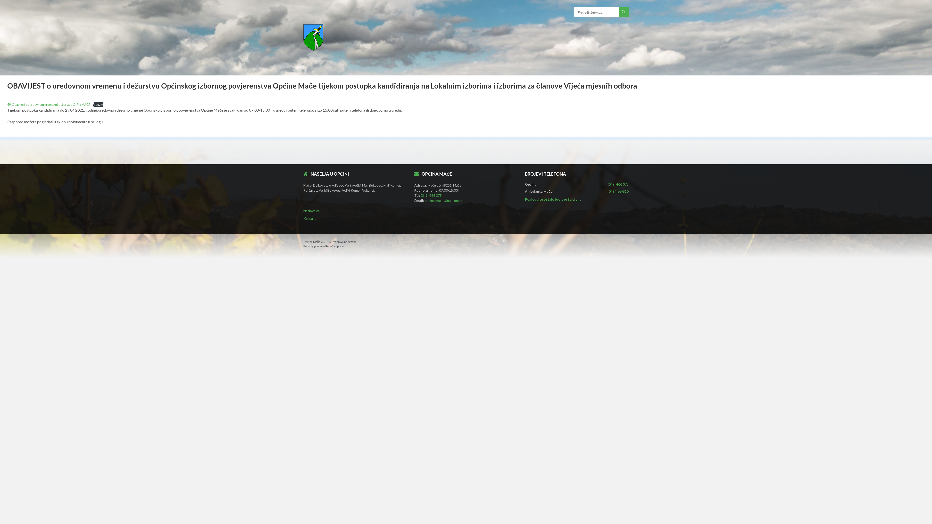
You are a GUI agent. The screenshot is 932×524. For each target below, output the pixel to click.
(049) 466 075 (431, 195)
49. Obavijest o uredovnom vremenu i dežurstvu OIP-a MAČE (48, 104)
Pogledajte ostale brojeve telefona (553, 199)
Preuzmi (98, 104)
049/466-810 (619, 191)
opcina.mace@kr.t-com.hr (444, 200)
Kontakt (309, 218)
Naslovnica (311, 211)
